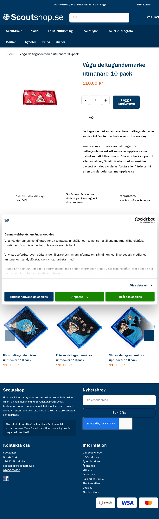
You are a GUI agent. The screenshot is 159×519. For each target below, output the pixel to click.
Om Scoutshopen (93, 453)
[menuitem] (15, 30)
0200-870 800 (11, 470)
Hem (10, 54)
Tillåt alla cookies (130, 296)
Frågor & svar (91, 457)
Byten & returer (92, 461)
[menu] (79, 36)
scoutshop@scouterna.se (18, 466)
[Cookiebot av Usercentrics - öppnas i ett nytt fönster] (138, 220)
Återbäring (89, 474)
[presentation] (13, 335)
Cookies (87, 488)
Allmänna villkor (92, 483)
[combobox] (99, 17)
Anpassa (77, 296)
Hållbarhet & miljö (93, 479)
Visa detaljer (138, 285)
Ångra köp (89, 466)
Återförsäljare (91, 492)
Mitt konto (143, 5)
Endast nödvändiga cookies (29, 296)
